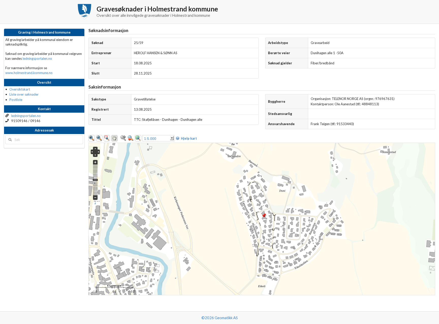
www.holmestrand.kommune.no (29, 73)
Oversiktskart (19, 89)
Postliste (15, 100)
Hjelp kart (189, 138)
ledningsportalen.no (37, 58)
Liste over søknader (24, 94)
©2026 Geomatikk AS (219, 317)
